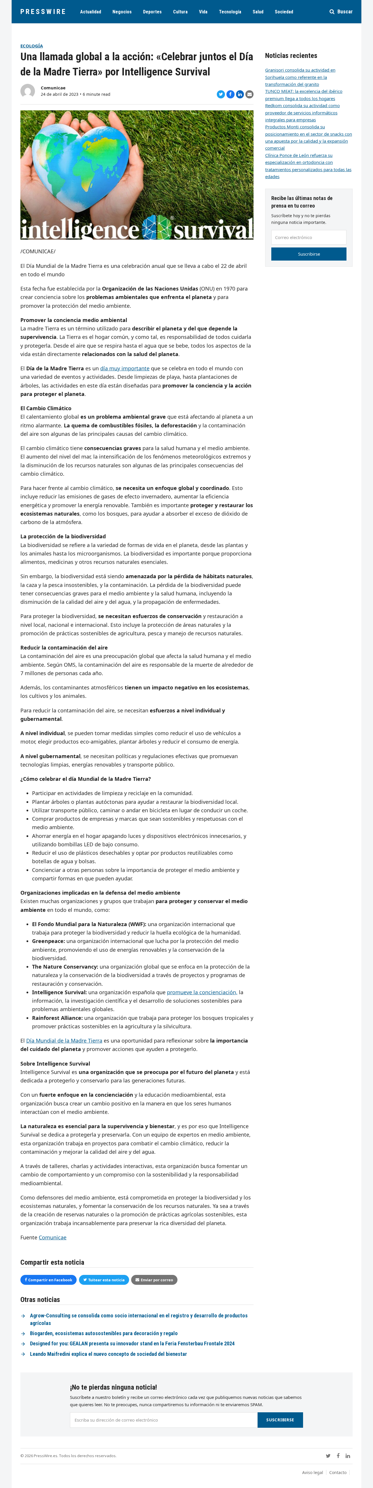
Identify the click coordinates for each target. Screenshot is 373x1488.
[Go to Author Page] (27, 90)
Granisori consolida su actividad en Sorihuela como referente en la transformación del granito (300, 77)
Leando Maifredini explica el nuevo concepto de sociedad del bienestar (108, 1354)
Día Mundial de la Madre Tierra (64, 1040)
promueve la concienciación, (202, 992)
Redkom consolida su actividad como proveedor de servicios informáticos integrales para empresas (302, 112)
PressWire (43, 12)
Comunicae (53, 88)
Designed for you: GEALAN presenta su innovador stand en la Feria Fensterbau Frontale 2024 (132, 1343)
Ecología (31, 46)
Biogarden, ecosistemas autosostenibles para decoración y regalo (104, 1333)
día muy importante (124, 368)
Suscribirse (309, 254)
